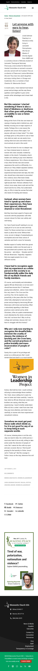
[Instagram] (17, 666)
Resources (30, 637)
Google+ (10, 511)
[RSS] (25, 666)
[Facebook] (9, 666)
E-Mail (8, 515)
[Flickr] (13, 666)
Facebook (9, 504)
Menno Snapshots (10, 478)
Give (32, 641)
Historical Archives (15, 2)
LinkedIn (20, 511)
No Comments (9, 473)
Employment (29, 646)
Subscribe (30, 629)
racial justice (26, 482)
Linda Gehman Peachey (12, 482)
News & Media (29, 624)
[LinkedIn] (21, 666)
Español (8, 2)
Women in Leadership (25, 478)
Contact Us (29, 2)
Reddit (8, 507)
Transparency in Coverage (25, 649)
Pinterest (19, 507)
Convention (23, 2)
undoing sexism (9, 485)
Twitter (20, 504)
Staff (32, 644)
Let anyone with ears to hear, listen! (23, 27)
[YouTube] (29, 666)
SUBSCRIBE (25, 661)
